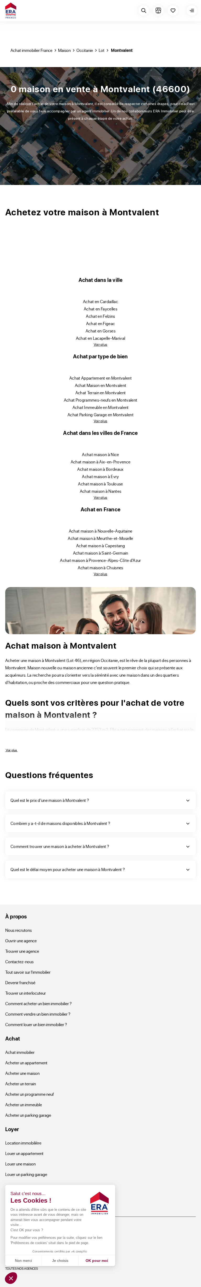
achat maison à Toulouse (100, 483)
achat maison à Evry (100, 476)
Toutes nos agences (21, 1268)
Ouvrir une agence (21, 940)
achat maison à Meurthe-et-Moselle (100, 538)
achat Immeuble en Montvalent (100, 407)
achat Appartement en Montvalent (100, 378)
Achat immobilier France (31, 50)
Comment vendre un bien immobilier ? (37, 1014)
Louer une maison (20, 1163)
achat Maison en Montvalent (100, 385)
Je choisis (60, 1260)
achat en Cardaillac (100, 301)
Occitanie (84, 50)
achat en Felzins (100, 316)
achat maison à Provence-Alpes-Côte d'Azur (100, 560)
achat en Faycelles (100, 308)
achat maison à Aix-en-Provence (101, 461)
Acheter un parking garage (28, 1115)
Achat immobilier (20, 1052)
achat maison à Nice (100, 454)
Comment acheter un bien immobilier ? (38, 1003)
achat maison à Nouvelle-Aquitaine (100, 531)
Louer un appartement (24, 1153)
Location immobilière (23, 1143)
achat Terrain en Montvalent (100, 392)
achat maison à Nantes (100, 491)
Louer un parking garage (26, 1174)
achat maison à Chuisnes (100, 567)
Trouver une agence (22, 951)
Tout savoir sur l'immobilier (28, 972)
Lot (101, 50)
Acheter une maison (22, 1073)
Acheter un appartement (26, 1062)
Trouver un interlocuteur (25, 993)
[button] (11, 1278)
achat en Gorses (100, 330)
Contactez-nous (19, 961)
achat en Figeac (100, 323)
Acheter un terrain (20, 1083)
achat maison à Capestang (100, 545)
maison (64, 50)
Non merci (23, 1260)
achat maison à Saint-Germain (100, 553)
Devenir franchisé (20, 982)
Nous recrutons (18, 930)
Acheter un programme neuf (29, 1094)
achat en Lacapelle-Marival (100, 338)
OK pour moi (97, 1260)
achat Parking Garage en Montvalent (100, 414)
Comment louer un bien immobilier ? (36, 1024)
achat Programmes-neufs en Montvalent (100, 400)
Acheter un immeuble (23, 1104)
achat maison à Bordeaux (100, 469)
